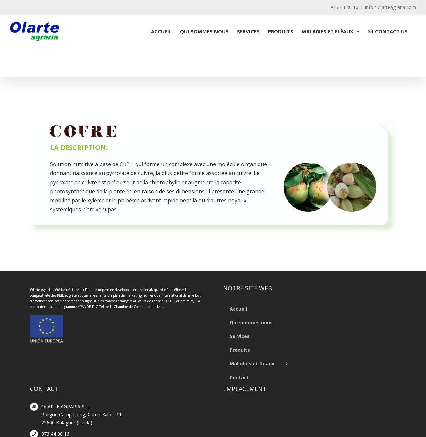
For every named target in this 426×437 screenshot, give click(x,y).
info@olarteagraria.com (390, 7)
